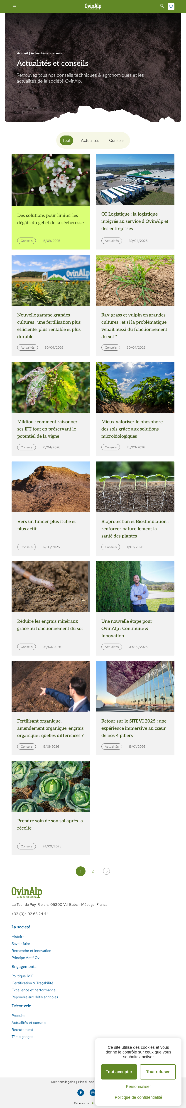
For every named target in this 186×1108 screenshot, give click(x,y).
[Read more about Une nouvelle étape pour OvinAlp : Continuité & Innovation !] (135, 608)
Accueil (22, 53)
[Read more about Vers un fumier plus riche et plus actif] (51, 508)
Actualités (90, 140)
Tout (66, 140)
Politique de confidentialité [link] (138, 1097)
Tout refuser (158, 1072)
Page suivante (106, 871)
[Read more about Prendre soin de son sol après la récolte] (51, 808)
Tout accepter (119, 1072)
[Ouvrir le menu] (14, 6)
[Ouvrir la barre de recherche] (162, 6)
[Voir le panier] (171, 6)
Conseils (116, 140)
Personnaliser (138, 1086)
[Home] (93, 6)
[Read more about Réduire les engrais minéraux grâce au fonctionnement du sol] (51, 608)
